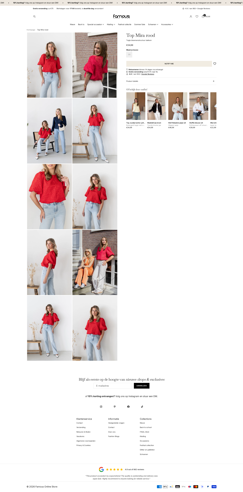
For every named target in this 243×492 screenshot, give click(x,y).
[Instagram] (101, 406)
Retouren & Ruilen (83, 432)
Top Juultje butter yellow (135, 123)
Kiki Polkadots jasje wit (177, 123)
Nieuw (72, 24)
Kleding (110, 24)
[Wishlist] (196, 16)
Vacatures (80, 436)
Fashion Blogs (113, 436)
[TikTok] (142, 406)
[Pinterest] (114, 406)
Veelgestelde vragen (116, 423)
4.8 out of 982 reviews (134, 469)
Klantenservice (84, 419)
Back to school (146, 427)
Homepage (31, 30)
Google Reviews (147, 74)
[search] (34, 16)
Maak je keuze (132, 50)
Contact (79, 423)
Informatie (113, 419)
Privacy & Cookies (83, 445)
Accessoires (166, 24)
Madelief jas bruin (154, 123)
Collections (145, 419)
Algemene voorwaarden (85, 441)
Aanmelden (141, 386)
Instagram (30, 3)
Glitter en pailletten (147, 450)
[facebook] (128, 406)
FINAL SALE (144, 432)
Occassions (144, 441)
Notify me (169, 64)
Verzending (80, 427)
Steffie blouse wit (196, 123)
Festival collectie (124, 24)
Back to (81, 24)
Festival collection (147, 445)
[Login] (190, 16)
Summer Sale (139, 24)
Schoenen (152, 24)
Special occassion (94, 24)
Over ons (111, 432)
